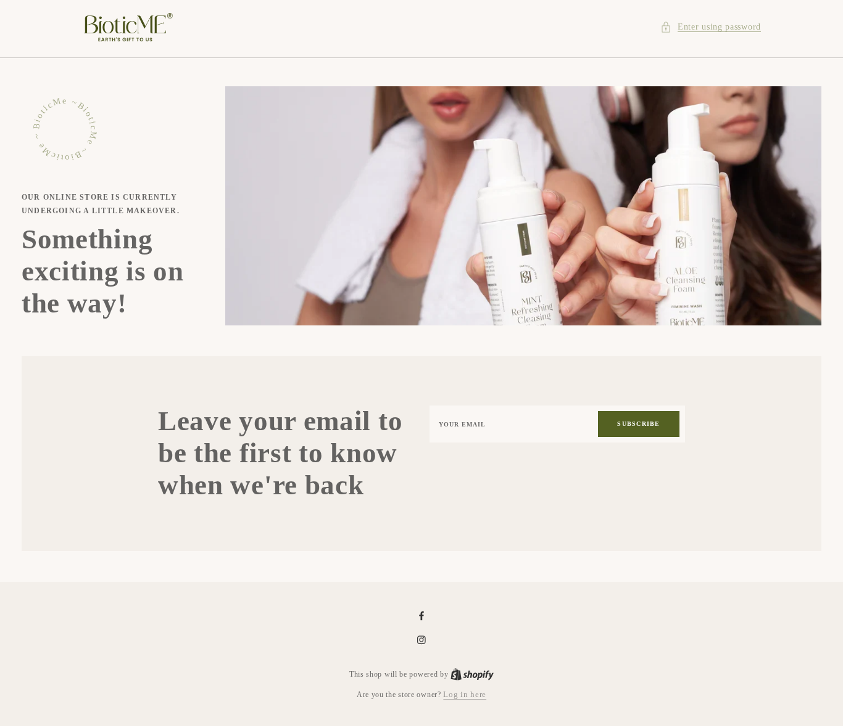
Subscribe (638, 423)
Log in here (464, 694)
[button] (710, 27)
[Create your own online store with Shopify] (472, 674)
